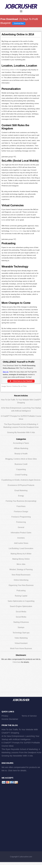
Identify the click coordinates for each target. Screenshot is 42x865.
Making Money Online (21, 559)
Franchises (21, 506)
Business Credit (21, 464)
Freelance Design (21, 512)
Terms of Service (29, 716)
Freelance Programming (21, 517)
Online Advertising (21, 580)
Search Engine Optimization (21, 606)
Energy (21, 496)
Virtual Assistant (21, 643)
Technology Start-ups (21, 633)
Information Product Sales (21, 533)
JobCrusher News (21, 543)
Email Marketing (21, 490)
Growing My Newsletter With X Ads (21, 432)
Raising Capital (21, 596)
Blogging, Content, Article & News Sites (21, 459)
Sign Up (5, 372)
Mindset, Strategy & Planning (21, 569)
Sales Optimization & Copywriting (21, 601)
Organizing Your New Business (21, 585)
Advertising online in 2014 (11, 70)
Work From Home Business (21, 648)
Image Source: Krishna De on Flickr (14, 386)
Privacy (5, 716)
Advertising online (16, 231)
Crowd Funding (21, 475)
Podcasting (21, 590)
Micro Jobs (21, 564)
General (21, 527)
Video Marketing (21, 638)
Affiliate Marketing (21, 448)
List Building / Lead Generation (21, 548)
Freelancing (21, 522)
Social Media (21, 612)
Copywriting (21, 469)
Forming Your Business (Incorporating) (21, 501)
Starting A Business (21, 622)
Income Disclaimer (10, 719)
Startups (21, 627)
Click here (17, 662)
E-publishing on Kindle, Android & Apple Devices (21, 480)
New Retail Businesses (21, 575)
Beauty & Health (21, 454)
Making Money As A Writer (21, 554)
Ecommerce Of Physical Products (21, 485)
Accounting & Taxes (21, 443)
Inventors (21, 538)
